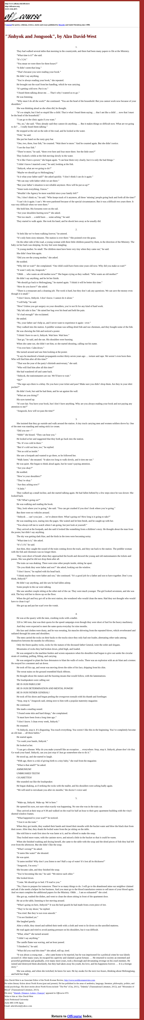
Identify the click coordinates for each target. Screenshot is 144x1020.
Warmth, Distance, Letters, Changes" (29, 993)
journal (9, 25)
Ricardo (62, 25)
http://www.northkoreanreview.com (79, 980)
